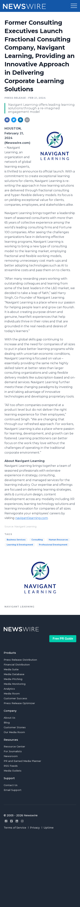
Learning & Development (20, 545)
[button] (74, 6)
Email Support (12, 789)
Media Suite (11, 669)
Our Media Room (14, 732)
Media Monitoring (14, 683)
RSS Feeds (11, 765)
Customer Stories (15, 727)
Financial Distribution (17, 664)
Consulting (37, 540)
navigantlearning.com (31, 518)
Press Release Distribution (20, 659)
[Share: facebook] (7, 120)
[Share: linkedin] (21, 120)
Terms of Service (15, 827)
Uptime (49, 827)
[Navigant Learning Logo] (55, 145)
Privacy (35, 827)
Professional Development (53, 545)
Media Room (12, 693)
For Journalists (13, 751)
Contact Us (10, 785)
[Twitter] (11, 821)
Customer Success (15, 698)
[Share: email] (27, 120)
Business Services (16, 540)
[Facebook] (6, 821)
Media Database (14, 674)
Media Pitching (13, 679)
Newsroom (11, 756)
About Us (9, 717)
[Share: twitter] (14, 120)
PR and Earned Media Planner (22, 760)
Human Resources (58, 540)
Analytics (9, 688)
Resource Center (14, 746)
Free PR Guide (63, 638)
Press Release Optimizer (19, 703)
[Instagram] (22, 821)
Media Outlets (12, 770)
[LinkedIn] (17, 821)
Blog (7, 722)
